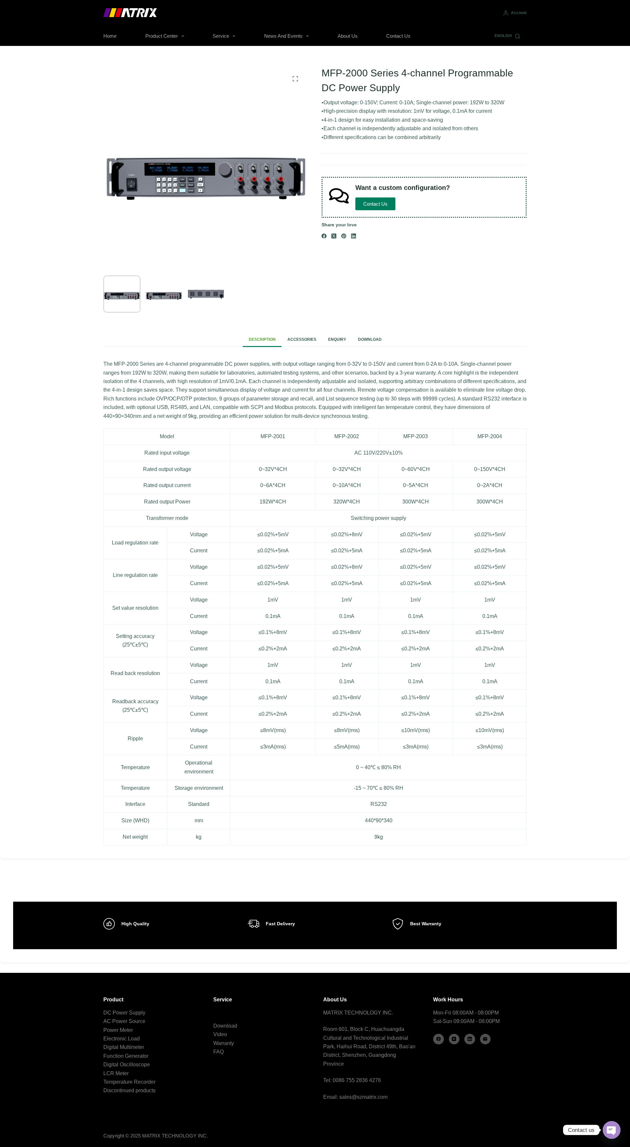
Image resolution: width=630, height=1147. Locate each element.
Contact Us (398, 36)
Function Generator (125, 1056)
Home (109, 36)
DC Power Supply (124, 1012)
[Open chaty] (611, 1130)
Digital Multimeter (123, 1047)
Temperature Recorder (129, 1082)
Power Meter (118, 1030)
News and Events (283, 36)
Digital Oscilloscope (126, 1064)
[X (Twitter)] (333, 236)
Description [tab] (262, 339)
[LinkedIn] (353, 236)
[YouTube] (454, 1039)
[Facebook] (324, 236)
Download (225, 1026)
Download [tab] (370, 339)
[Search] (517, 36)
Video (220, 1034)
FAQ (218, 1052)
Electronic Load (121, 1038)
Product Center (161, 36)
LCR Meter (116, 1073)
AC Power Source (124, 1021)
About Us (348, 36)
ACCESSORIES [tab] (301, 339)
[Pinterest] (343, 236)
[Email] (485, 1039)
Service (221, 36)
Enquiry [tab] (337, 339)
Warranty (223, 1043)
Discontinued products (129, 1090)
